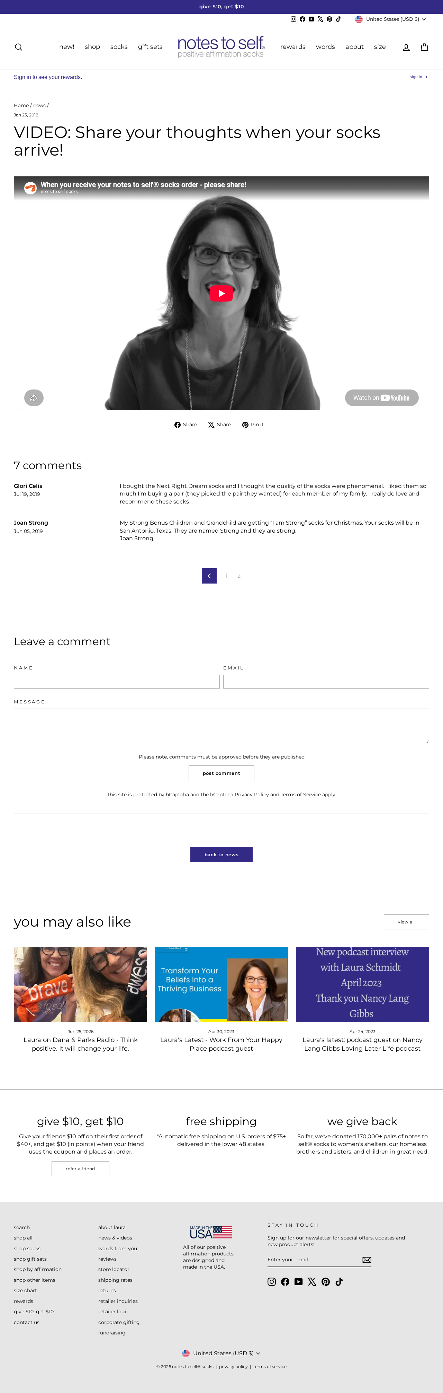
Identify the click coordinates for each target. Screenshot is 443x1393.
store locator (113, 1269)
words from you (117, 1248)
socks (119, 47)
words (325, 47)
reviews (107, 1259)
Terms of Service (301, 794)
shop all (23, 1238)
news (39, 105)
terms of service (270, 1366)
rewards (293, 47)
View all (406, 922)
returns (107, 1290)
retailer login (113, 1311)
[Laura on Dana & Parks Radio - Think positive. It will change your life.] (80, 984)
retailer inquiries (118, 1301)
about (354, 47)
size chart (25, 1290)
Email (233, 668)
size (380, 47)
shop (92, 47)
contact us (26, 1322)
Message (30, 701)
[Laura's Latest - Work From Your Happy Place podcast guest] (221, 984)
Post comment (222, 773)
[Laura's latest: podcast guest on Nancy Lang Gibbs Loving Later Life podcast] (362, 984)
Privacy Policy (252, 794)
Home (21, 105)
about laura (112, 1227)
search (22, 1227)
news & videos (115, 1238)
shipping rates (115, 1280)
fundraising (112, 1332)
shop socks (27, 1248)
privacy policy (233, 1366)
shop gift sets (30, 1259)
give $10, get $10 (34, 1311)
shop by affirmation (38, 1269)
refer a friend (80, 1168)
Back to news (222, 854)
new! (66, 47)
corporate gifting (119, 1322)
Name (23, 668)
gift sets (150, 47)
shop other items (34, 1280)
